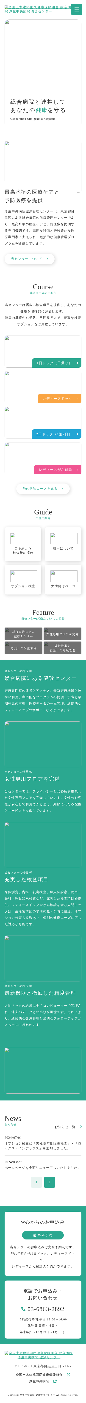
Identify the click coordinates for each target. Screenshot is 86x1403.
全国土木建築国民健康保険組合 (39, 1375)
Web (45, 1235)
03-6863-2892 (46, 1309)
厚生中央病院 (39, 1381)
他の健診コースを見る (40, 488)
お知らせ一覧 (65, 1127)
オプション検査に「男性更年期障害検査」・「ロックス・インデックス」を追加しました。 (43, 1146)
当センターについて (26, 259)
